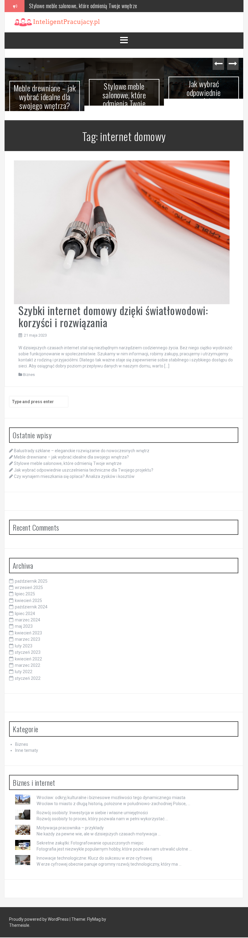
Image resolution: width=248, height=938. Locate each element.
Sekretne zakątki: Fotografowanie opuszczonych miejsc (90, 837)
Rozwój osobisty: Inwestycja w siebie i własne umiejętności (92, 807)
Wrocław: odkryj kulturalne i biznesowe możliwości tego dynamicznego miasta (111, 792)
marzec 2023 (27, 633)
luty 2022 (23, 666)
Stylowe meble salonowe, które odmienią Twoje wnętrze (45, 99)
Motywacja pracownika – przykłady (70, 822)
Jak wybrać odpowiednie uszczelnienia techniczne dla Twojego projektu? (124, 101)
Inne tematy (26, 744)
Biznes (29, 369)
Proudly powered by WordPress (39, 913)
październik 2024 (31, 601)
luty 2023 (23, 640)
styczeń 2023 (28, 646)
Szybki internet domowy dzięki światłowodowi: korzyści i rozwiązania (113, 311)
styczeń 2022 (28, 672)
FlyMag (94, 913)
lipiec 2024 (25, 608)
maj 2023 (24, 621)
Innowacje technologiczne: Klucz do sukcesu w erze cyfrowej (94, 852)
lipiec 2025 (25, 588)
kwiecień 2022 (28, 653)
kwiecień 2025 (28, 595)
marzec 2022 (27, 659)
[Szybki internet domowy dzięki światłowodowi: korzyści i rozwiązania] (122, 226)
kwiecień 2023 (28, 627)
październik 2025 (31, 575)
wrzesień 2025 (29, 582)
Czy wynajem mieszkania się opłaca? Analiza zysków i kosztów (203, 101)
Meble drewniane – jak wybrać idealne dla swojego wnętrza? (71, 451)
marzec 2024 (27, 614)
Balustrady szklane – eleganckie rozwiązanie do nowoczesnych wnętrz (81, 445)
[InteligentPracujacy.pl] (57, 21)
